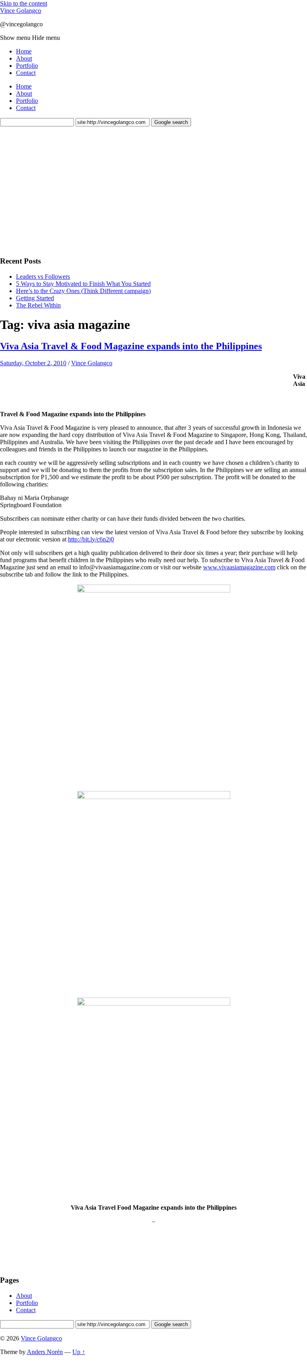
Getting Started (35, 298)
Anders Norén (45, 1351)
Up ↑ (78, 1351)
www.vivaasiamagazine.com (239, 567)
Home (24, 51)
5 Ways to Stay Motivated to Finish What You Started (83, 283)
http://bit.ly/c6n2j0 (91, 539)
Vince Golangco (20, 10)
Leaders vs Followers (43, 276)
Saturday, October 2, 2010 (33, 363)
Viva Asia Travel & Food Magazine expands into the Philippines (131, 346)
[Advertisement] (60, 190)
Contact (26, 72)
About (24, 58)
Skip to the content (23, 3)
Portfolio (27, 65)
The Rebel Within (38, 305)
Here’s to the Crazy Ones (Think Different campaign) (83, 290)
